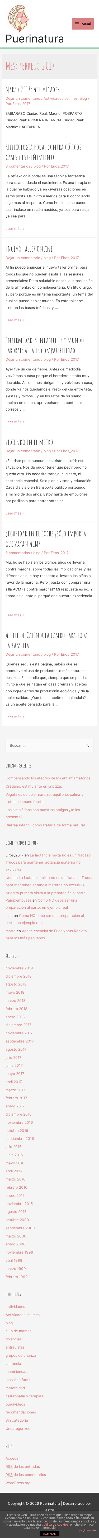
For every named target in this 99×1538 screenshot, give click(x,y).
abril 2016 (14, 1171)
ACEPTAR (49, 1533)
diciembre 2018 (18, 976)
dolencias (14, 1339)
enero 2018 (15, 1017)
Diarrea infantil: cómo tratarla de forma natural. (46, 825)
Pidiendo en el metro (29, 442)
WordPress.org (18, 1483)
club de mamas (18, 1331)
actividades (15, 1306)
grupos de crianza (21, 1355)
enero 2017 (15, 1106)
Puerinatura (34, 38)
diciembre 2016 (19, 1114)
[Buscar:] (49, 745)
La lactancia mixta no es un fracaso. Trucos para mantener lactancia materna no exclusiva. (49, 862)
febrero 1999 (17, 1277)
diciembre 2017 (18, 1025)
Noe (9, 877)
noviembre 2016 (19, 1122)
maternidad (15, 1388)
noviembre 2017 (19, 1033)
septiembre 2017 (20, 1041)
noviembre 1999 (19, 1252)
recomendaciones (21, 1412)
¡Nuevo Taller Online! (30, 249)
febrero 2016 (16, 1187)
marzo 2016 (16, 1179)
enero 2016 (15, 1195)
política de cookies (55, 1524)
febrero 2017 (16, 1098)
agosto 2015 (16, 1212)
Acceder (13, 1458)
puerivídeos (15, 1404)
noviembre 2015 (19, 1204)
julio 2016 (14, 1147)
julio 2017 (13, 1057)
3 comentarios (18, 166)
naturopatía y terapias (24, 1396)
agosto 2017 (16, 1049)
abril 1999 (14, 1260)
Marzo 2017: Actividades (32, 89)
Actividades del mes (61, 98)
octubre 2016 (17, 1130)
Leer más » (15, 228)
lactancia (13, 1363)
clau (9, 915)
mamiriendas (16, 1371)
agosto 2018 (16, 984)
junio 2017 (14, 1065)
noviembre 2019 (19, 968)
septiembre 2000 (20, 1228)
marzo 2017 (15, 1090)
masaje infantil (18, 1380)
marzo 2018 (15, 1000)
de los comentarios (26, 1475)
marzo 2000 (16, 1236)
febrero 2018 (16, 1009)
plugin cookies (87, 1530)
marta (11, 931)
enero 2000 (16, 1244)
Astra (49, 1510)
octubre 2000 (17, 1220)
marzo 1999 (16, 1268)
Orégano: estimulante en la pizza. (34, 786)
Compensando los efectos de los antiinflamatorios (48, 778)
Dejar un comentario (23, 98)
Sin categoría (17, 1420)
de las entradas (23, 1466)
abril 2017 (14, 1082)
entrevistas (15, 1347)
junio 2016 (14, 1155)
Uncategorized (18, 1428)
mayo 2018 (15, 992)
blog (83, 98)
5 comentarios (18, 553)
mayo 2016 (15, 1163)
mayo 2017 (15, 1074)
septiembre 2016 (20, 1138)
